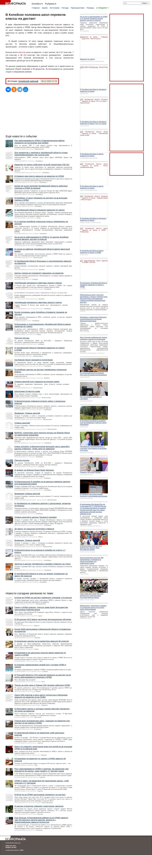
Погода (65, 8)
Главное (36, 8)
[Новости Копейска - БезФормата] (13, 3)
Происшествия (77, 8)
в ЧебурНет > (102, 8)
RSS (22, 850)
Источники (54, 8)
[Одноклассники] (14, 89)
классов (21, 52)
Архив (45, 8)
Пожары (90, 8)
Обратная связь (11, 846)
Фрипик (59, 27)
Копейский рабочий (28, 81)
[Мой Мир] (25, 89)
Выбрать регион (11, 847)
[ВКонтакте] (8, 89)
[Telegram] (19, 89)
